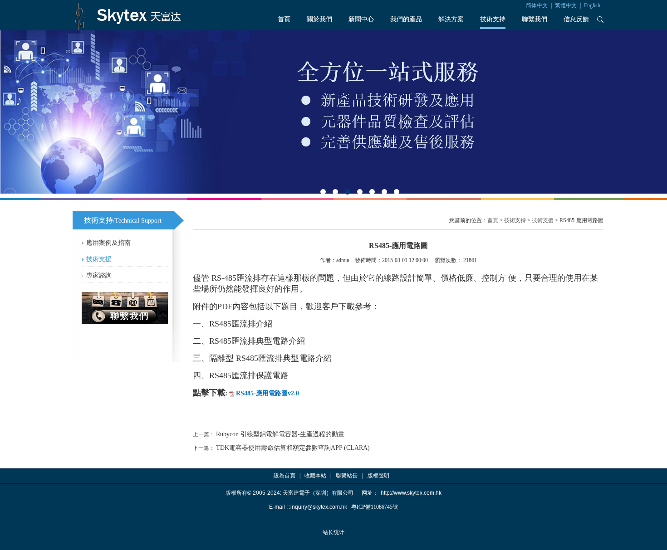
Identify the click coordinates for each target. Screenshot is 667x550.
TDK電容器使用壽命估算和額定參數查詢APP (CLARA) (293, 447)
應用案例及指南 (108, 242)
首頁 (284, 19)
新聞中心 (361, 19)
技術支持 (492, 19)
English (592, 5)
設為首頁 (284, 475)
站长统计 (333, 532)
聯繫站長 (347, 475)
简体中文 (537, 5)
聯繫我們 (534, 19)
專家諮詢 (99, 275)
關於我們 (319, 19)
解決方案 (451, 19)
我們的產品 (406, 19)
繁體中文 (566, 5)
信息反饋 (576, 19)
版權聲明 (378, 475)
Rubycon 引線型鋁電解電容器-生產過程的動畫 (280, 434)
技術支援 (99, 259)
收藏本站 (315, 475)
